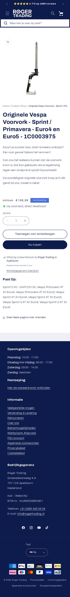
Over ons (13, 423)
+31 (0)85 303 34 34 (32, 508)
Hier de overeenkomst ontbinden (28, 388)
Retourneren (15, 418)
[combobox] (35, 23)
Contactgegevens (57, 580)
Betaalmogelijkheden (21, 428)
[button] (7, 13)
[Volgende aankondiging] (63, 4)
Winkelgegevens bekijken (23, 271)
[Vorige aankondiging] (7, 4)
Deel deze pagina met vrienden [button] (26, 317)
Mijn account (15, 438)
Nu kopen (35, 244)
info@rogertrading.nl (31, 513)
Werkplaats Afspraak (21, 433)
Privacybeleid (16, 448)
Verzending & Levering (22, 413)
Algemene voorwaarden (23, 443)
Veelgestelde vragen (20, 408)
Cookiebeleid (16, 453)
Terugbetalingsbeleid (51, 586)
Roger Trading (19, 580)
